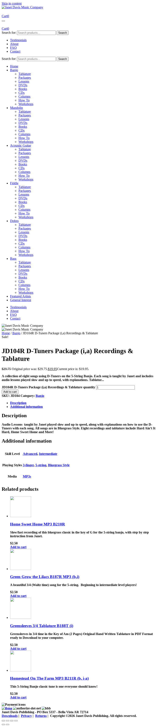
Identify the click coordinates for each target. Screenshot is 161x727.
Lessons (23, 81)
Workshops (25, 104)
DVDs (22, 85)
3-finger (28, 465)
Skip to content (12, 3)
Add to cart (10, 391)
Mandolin (16, 108)
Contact (15, 51)
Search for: (9, 32)
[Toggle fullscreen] (7, 720)
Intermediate (48, 454)
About (14, 44)
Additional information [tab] (26, 406)
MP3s (27, 476)
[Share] (11, 720)
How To (24, 100)
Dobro (14, 221)
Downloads (10, 716)
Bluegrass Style (59, 465)
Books (22, 89)
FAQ (13, 47)
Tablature (24, 74)
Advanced (30, 454)
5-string (40, 465)
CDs (21, 92)
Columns (24, 96)
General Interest (20, 300)
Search (62, 32)
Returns (41, 716)
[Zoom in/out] (3, 720)
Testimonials (18, 40)
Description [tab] (18, 403)
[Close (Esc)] (16, 720)
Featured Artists (20, 296)
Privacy (26, 716)
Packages (24, 77)
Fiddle (14, 183)
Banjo (14, 70)
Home (14, 66)
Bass (13, 258)
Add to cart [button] (18, 547)
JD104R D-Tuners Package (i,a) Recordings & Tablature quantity (48, 387)
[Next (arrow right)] (7, 724)
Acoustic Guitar (20, 145)
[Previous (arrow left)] (3, 724)
